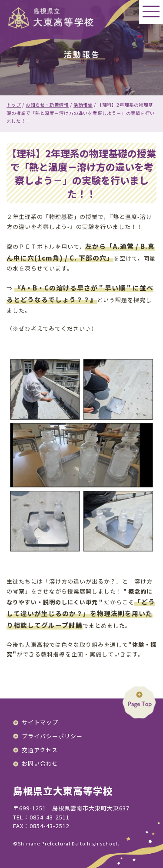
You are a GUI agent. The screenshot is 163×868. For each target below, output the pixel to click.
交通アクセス (40, 750)
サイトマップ (40, 722)
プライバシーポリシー (52, 736)
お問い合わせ (40, 763)
